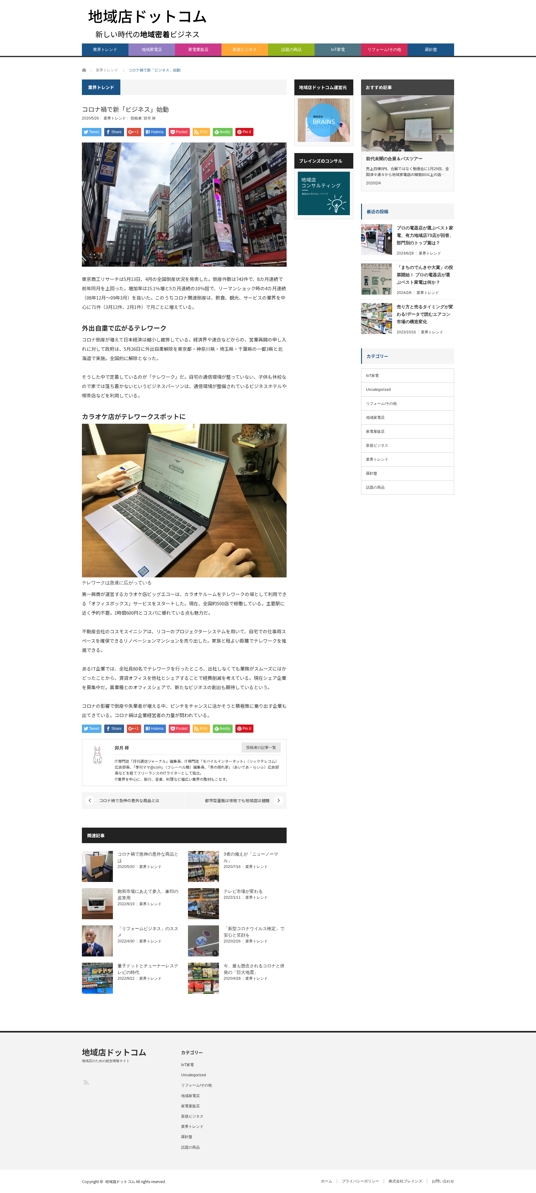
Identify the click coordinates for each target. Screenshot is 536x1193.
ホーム (326, 1181)
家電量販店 (198, 49)
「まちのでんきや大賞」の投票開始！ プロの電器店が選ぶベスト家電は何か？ (425, 275)
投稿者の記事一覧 (261, 747)
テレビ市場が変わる (243, 891)
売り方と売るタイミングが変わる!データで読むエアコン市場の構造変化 (425, 314)
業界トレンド (105, 49)
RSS (86, 1082)
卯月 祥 (150, 118)
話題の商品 (291, 49)
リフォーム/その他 (384, 49)
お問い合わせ (443, 1181)
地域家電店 (152, 49)
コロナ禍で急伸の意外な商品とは (129, 800)
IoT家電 (338, 49)
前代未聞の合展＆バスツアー (394, 158)
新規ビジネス (245, 49)
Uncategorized (378, 389)
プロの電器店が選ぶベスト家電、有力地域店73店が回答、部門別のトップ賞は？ (425, 235)
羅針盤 (431, 49)
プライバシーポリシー (360, 1181)
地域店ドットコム (114, 1052)
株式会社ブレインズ (405, 1181)
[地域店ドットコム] (148, 23)
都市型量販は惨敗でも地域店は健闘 (237, 800)
